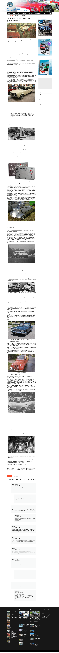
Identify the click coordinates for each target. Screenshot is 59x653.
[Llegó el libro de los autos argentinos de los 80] (21, 625)
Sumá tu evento (30, 13)
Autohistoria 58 (25, 642)
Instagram (16, 650)
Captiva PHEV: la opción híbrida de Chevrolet (37, 625)
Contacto (45, 13)
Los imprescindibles (16, 15)
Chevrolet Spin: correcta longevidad (37, 644)
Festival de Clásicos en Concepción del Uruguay (13, 637)
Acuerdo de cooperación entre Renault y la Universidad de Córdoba (21, 469)
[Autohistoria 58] (21, 643)
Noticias (40, 99)
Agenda (40, 92)
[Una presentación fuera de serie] (21, 630)
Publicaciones (41, 101)
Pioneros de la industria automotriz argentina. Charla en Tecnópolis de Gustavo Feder (11, 470)
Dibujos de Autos (38, 13)
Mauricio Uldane (14, 484)
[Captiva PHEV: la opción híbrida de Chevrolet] (32, 625)
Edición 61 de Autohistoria (23, 617)
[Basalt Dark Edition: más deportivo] (32, 634)
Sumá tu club (23, 13)
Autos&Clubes (13, 9)
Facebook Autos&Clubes (10, 650)
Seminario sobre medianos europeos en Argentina (13, 630)
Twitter (20, 650)
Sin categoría (41, 102)
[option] (32, 15)
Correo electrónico (25, 650)
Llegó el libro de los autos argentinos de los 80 (26, 625)
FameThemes (50, 650)
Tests (40, 104)
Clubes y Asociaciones (15, 13)
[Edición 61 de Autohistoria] (24, 614)
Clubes (40, 94)
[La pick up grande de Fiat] (32, 639)
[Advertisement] (45, 83)
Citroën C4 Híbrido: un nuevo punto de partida (34, 618)
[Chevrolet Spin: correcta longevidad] (32, 644)
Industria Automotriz (15, 476)
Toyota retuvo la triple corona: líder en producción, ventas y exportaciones (30, 469)
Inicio (9, 13)
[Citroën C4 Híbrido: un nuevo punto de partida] (35, 614)
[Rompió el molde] (32, 631)
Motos (40, 97)
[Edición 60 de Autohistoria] (21, 635)
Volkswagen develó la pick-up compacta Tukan (13, 627)
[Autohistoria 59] (21, 640)
